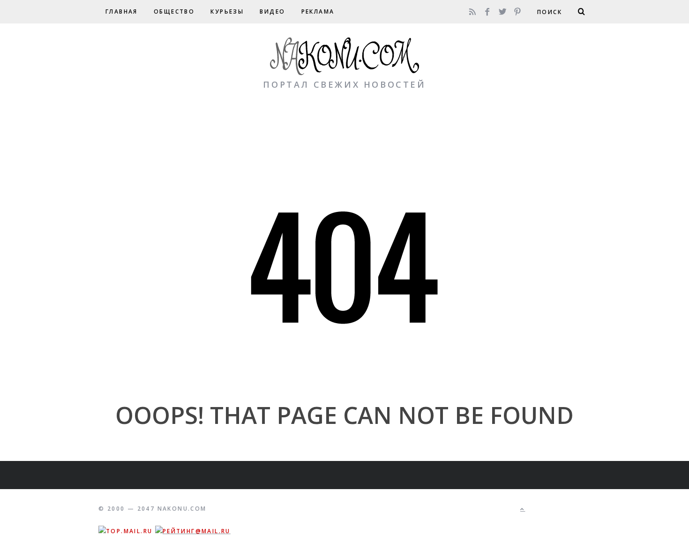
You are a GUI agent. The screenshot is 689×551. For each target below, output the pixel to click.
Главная (121, 11)
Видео (272, 11)
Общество (174, 11)
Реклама (318, 11)
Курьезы (227, 11)
